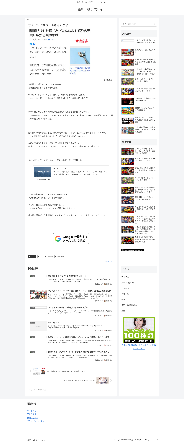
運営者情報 (31, 414)
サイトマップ (32, 411)
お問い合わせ (32, 418)
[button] (154, 24)
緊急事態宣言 (60, 256)
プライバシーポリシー (36, 421)
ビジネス (33, 256)
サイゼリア (50, 256)
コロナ (42, 256)
